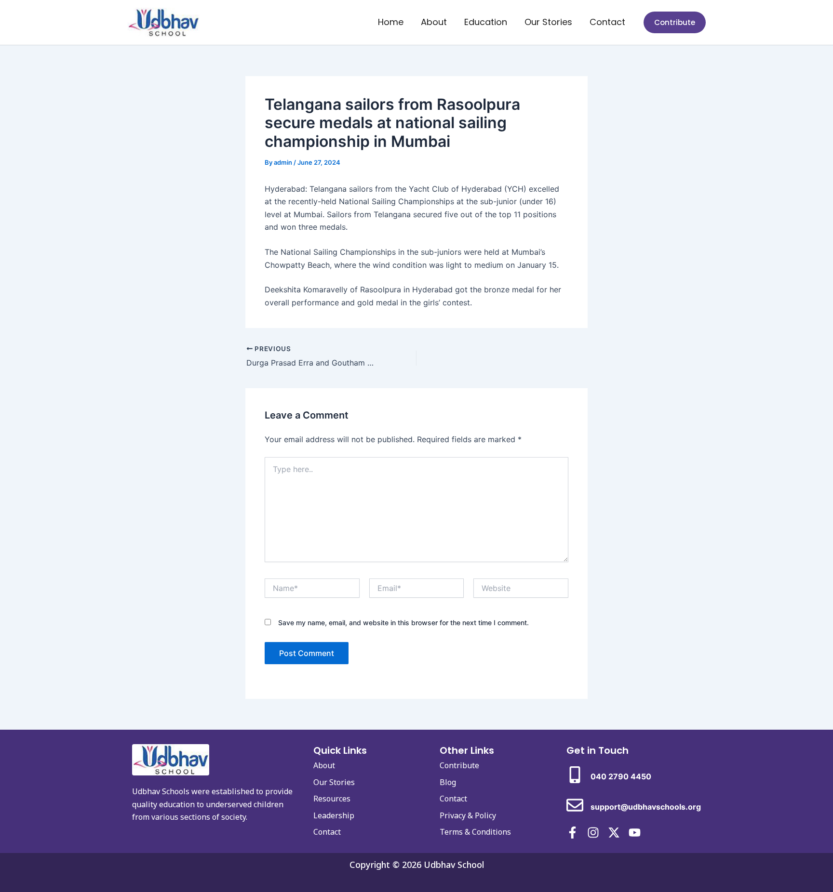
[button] (675, 22)
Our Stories (548, 22)
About (434, 22)
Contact (607, 22)
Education (485, 22)
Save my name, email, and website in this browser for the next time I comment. (403, 622)
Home (390, 22)
